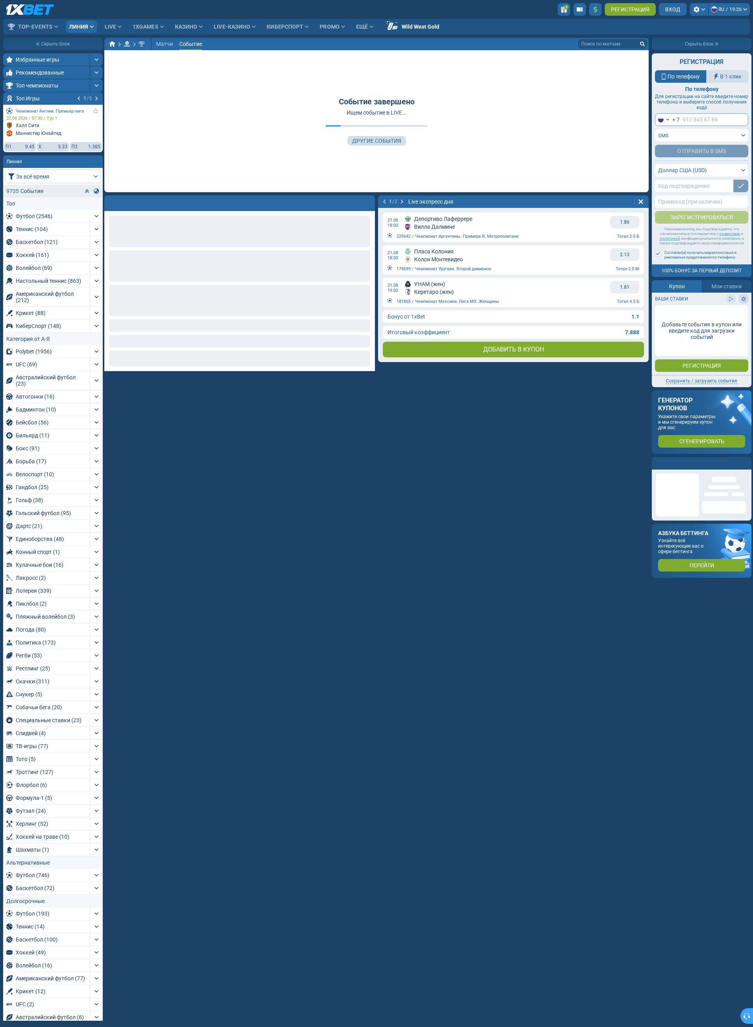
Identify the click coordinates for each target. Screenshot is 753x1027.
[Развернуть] (96, 59)
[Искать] (642, 44)
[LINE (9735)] (112, 44)
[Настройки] (699, 9)
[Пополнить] (595, 9)
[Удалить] (367, 201)
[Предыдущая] (79, 98)
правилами (729, 233)
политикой (670, 238)
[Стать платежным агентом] (579, 9)
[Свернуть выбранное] (87, 191)
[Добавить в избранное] (96, 111)
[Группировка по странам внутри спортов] (96, 191)
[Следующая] (96, 98)
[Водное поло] (127, 44)
